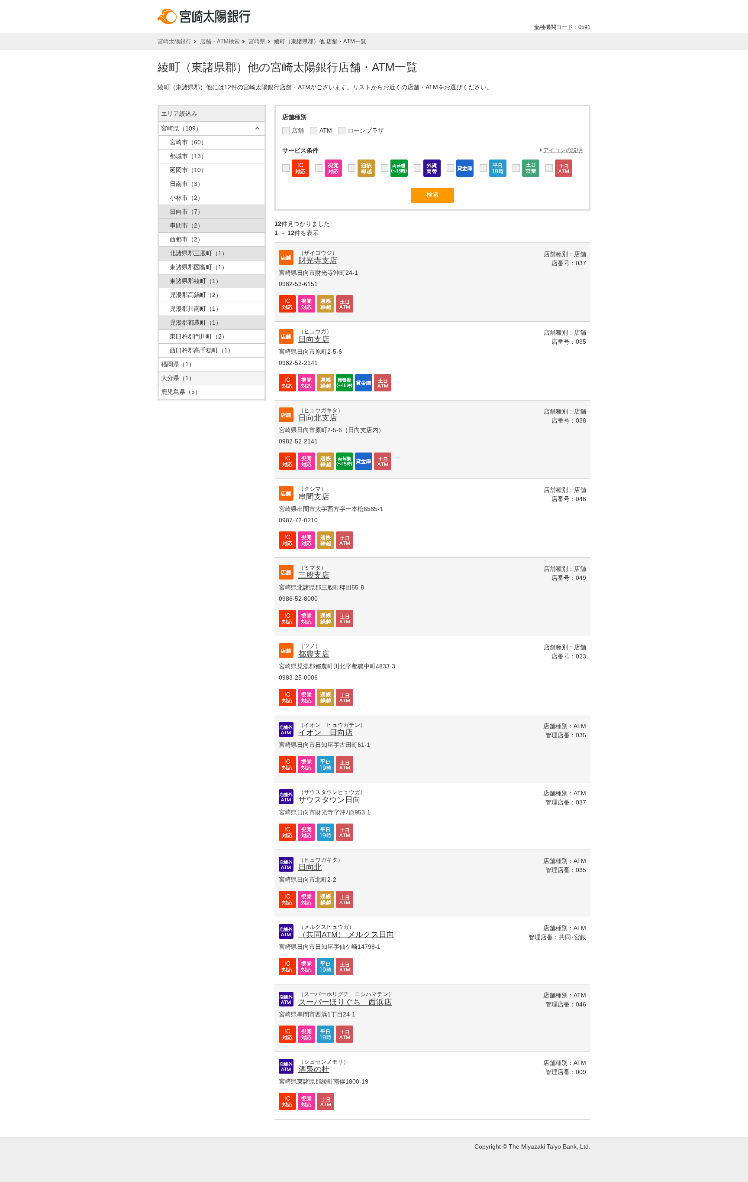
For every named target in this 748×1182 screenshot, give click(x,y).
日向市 (186, 211)
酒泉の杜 (313, 1069)
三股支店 (313, 575)
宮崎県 (256, 41)
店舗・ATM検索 (220, 41)
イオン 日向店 (325, 732)
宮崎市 (188, 142)
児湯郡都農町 (196, 322)
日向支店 (313, 339)
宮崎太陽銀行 (174, 41)
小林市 (186, 197)
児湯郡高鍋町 (196, 294)
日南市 (186, 183)
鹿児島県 (181, 391)
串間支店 (313, 496)
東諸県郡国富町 (199, 267)
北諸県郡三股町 (199, 253)
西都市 (186, 239)
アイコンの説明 (563, 150)
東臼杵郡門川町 (199, 336)
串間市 (186, 225)
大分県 (178, 377)
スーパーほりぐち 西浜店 (345, 1002)
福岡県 (178, 364)
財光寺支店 (317, 260)
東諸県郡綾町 (196, 280)
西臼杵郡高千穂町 (202, 350)
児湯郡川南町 (196, 308)
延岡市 (188, 169)
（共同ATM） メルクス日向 (346, 934)
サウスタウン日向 (329, 799)
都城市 (188, 156)
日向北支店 (317, 418)
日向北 (310, 867)
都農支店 (313, 654)
